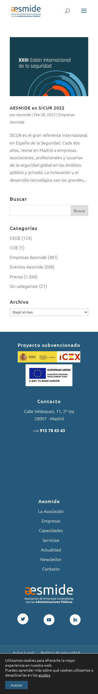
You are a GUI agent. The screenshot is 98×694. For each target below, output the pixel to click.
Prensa (16, 276)
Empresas (51, 521)
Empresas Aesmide (28, 257)
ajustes (44, 674)
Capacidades (51, 530)
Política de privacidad (60, 652)
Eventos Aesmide (26, 267)
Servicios (50, 540)
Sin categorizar (24, 286)
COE (14, 247)
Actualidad (51, 550)
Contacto (51, 569)
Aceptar (16, 685)
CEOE (15, 238)
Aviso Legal (23, 652)
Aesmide (23, 114)
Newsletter (51, 559)
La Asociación (51, 511)
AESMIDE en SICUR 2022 (37, 108)
